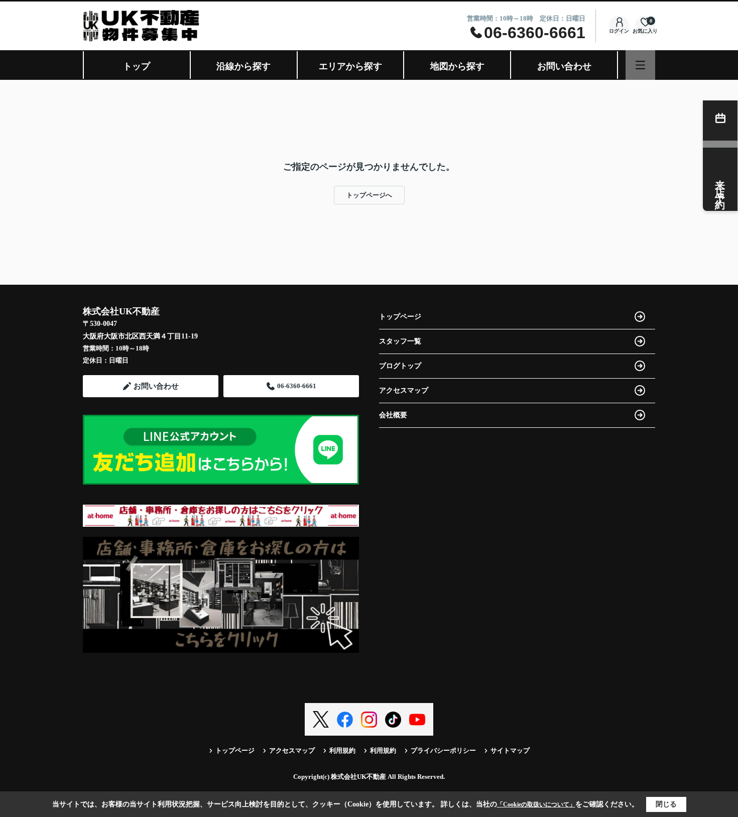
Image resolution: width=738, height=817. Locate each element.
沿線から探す (243, 66)
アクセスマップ (403, 390)
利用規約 (342, 750)
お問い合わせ (564, 66)
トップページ (400, 316)
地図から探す (457, 66)
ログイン (619, 31)
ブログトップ (400, 366)
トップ (136, 66)
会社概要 (393, 415)
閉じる (666, 804)
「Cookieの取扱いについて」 (536, 804)
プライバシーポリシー (443, 750)
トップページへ (369, 195)
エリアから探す (350, 66)
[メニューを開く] (640, 65)
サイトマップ (510, 750)
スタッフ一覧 (400, 341)
